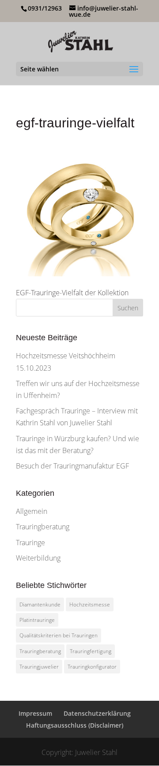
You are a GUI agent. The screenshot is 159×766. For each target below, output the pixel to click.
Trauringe (30, 542)
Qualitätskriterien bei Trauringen (58, 635)
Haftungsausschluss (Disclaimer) (74, 725)
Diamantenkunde (40, 604)
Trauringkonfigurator (92, 666)
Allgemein (31, 511)
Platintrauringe (37, 620)
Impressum (35, 713)
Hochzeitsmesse (89, 604)
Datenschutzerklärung (97, 713)
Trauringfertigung (90, 651)
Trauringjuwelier (39, 666)
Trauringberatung (42, 527)
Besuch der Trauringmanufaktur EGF (72, 466)
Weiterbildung (38, 558)
